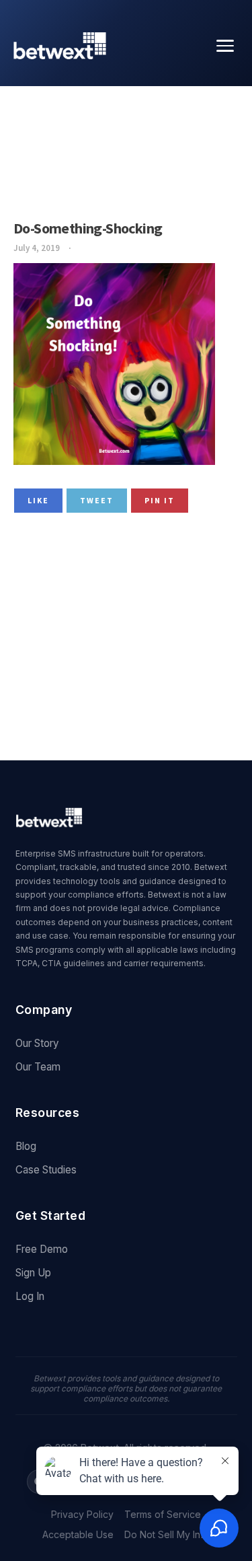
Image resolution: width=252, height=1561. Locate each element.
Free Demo (41, 1249)
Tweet (97, 500)
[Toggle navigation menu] (225, 45)
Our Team (37, 1066)
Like (38, 500)
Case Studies (46, 1169)
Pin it (159, 500)
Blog (25, 1146)
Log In (29, 1296)
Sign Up (33, 1272)
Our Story (37, 1043)
